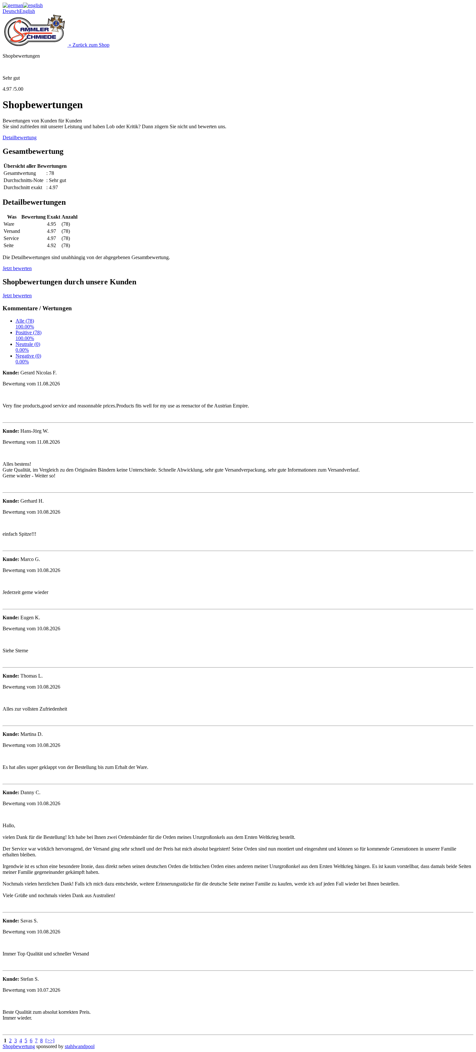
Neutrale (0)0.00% (28, 347)
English (27, 11)
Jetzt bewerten (17, 268)
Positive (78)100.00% (28, 335)
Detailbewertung (20, 137)
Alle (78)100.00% (25, 323)
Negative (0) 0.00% (28, 358)
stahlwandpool (80, 1046)
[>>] (49, 1040)
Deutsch (11, 11)
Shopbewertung (19, 1046)
